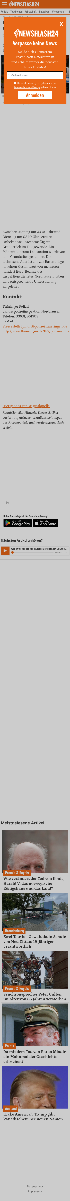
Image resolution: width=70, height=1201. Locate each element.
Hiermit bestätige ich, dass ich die (36, 83)
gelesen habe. (48, 87)
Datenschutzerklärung (27, 87)
